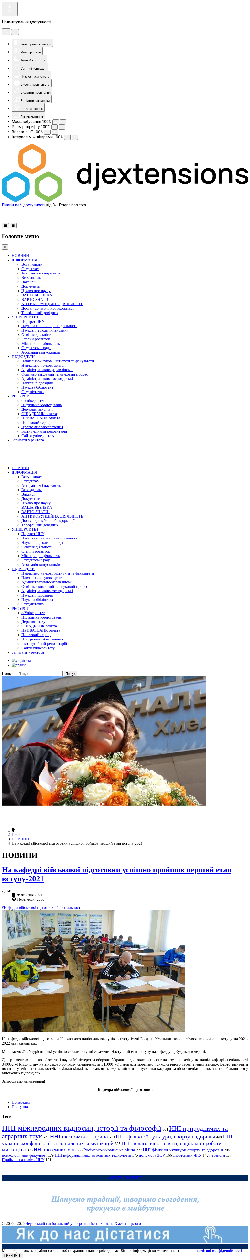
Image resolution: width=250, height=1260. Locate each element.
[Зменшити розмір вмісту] (55, 121)
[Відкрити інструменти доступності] (10, 9)
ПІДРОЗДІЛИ (23, 357)
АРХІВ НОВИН (125, 1177)
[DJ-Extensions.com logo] (125, 200)
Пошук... (9, 673)
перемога (217, 1155)
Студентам (30, 269)
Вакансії (28, 282)
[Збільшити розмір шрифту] (62, 127)
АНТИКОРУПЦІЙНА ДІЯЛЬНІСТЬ (52, 304)
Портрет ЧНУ (32, 321)
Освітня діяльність (36, 335)
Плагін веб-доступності (23, 205)
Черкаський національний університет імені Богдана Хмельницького (83, 1223)
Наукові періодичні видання (44, 330)
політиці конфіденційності (219, 1251)
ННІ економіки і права (79, 1136)
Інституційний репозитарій (44, 431)
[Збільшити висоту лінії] (55, 132)
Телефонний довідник (39, 313)
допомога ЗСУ (152, 1155)
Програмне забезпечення (42, 427)
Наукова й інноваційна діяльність (49, 326)
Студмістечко (32, 392)
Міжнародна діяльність (40, 343)
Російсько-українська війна (109, 1150)
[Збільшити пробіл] (75, 137)
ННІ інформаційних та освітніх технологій (93, 1155)
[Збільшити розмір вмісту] (63, 121)
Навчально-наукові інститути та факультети (57, 361)
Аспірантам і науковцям (41, 273)
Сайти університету (38, 436)
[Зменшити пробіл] (67, 137)
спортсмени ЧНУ (187, 1155)
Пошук (70, 674)
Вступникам (31, 264)
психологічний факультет (24, 1155)
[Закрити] (15, 32)
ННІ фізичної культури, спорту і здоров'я (165, 1136)
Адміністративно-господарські (47, 378)
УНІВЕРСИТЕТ (25, 317)
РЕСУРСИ (21, 396)
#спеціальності (69, 907)
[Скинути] (6, 31)
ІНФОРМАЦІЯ (24, 260)
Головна (18, 835)
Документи (30, 286)
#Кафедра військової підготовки (29, 907)
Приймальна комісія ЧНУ (23, 1160)
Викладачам (31, 277)
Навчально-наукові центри (43, 365)
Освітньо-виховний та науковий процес (54, 374)
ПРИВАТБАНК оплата (40, 418)
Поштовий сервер (36, 422)
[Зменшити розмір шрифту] (54, 127)
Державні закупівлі (37, 409)
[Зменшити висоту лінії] (47, 132)
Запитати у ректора (28, 440)
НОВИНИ (20, 256)
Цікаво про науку (36, 291)
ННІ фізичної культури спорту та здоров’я (183, 1150)
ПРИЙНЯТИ (12, 1255)
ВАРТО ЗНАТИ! (35, 299)
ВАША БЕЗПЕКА (36, 295)
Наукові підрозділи (37, 383)
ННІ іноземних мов (55, 1150)
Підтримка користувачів (41, 405)
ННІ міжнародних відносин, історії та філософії (81, 1128)
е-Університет (33, 400)
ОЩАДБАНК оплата (39, 414)
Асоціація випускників (40, 352)
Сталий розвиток (35, 339)
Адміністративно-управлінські (47, 370)
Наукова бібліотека (37, 387)
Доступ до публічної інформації (47, 308)
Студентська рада (36, 348)
